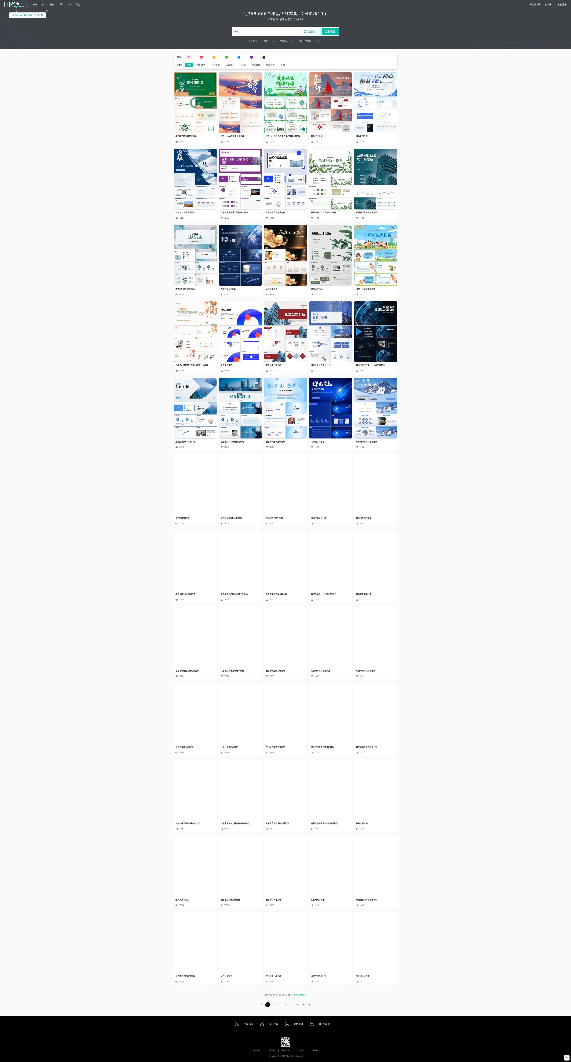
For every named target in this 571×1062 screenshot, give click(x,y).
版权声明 (285, 1051)
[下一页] (309, 1004)
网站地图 (314, 1051)
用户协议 (271, 1051)
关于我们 (257, 1051)
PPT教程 (300, 1051)
